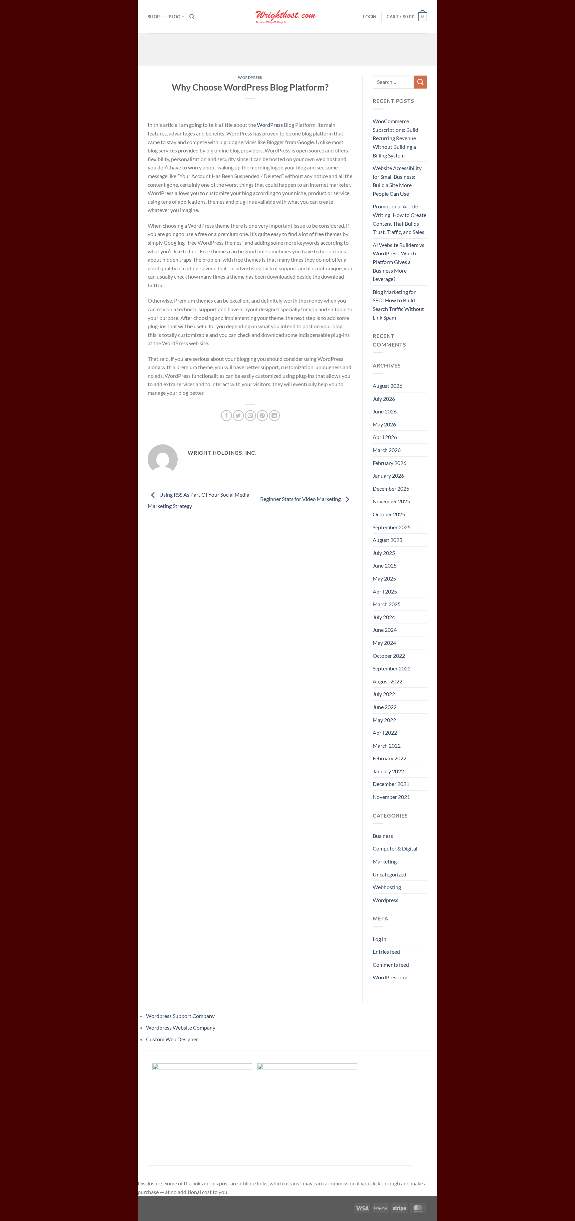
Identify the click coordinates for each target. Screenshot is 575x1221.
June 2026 (385, 411)
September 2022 (392, 668)
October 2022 (389, 655)
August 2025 (387, 540)
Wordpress (250, 77)
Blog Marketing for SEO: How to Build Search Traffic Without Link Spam (398, 305)
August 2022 (387, 681)
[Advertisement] (287, 48)
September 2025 (392, 527)
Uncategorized (389, 874)
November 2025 (391, 501)
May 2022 (384, 720)
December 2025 (391, 488)
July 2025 (384, 553)
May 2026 (384, 424)
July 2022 (384, 694)
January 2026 (388, 475)
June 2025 (385, 565)
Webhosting (387, 887)
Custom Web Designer (172, 1039)
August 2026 (387, 385)
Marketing (385, 861)
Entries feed (386, 951)
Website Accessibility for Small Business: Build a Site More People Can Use (397, 181)
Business (383, 836)
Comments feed (391, 964)
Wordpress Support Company (180, 1016)
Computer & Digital (395, 848)
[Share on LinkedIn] (274, 415)
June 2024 (385, 629)
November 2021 (391, 797)
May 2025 (384, 578)
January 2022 (388, 771)
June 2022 (385, 707)
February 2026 (389, 463)
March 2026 (387, 450)
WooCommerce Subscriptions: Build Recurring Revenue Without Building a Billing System (395, 138)
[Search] (191, 16)
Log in (379, 939)
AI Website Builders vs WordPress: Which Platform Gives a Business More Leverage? (398, 262)
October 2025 (389, 514)
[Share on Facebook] (226, 415)
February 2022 (389, 758)
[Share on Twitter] (238, 415)
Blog (174, 16)
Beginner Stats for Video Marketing (301, 499)
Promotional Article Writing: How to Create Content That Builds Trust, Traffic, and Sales (399, 219)
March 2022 (387, 745)
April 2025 (385, 591)
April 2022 (385, 732)
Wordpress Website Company (180, 1027)
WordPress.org (390, 977)
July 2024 (384, 617)
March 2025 (387, 604)
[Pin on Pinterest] (262, 415)
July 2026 (384, 398)
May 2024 (384, 642)
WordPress (270, 125)
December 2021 (391, 784)
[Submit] (420, 82)
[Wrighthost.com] (287, 16)
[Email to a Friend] (250, 415)
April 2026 (385, 437)
